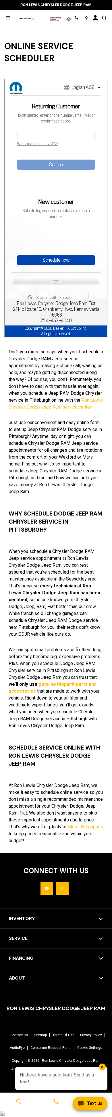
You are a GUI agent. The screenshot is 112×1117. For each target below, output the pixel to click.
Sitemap (40, 1035)
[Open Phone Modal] (77, 18)
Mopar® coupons (85, 826)
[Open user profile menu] (95, 18)
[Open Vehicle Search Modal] (104, 18)
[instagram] (62, 888)
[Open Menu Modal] (8, 18)
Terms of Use (63, 1035)
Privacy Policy (91, 1035)
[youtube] (46, 888)
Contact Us (19, 1035)
